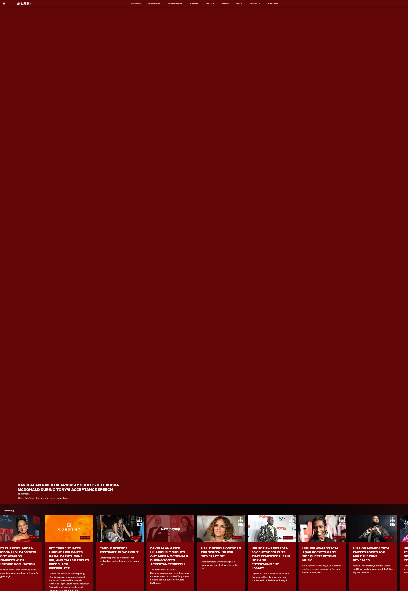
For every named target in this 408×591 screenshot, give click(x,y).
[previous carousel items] (7, 535)
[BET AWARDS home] (24, 4)
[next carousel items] (400, 535)
